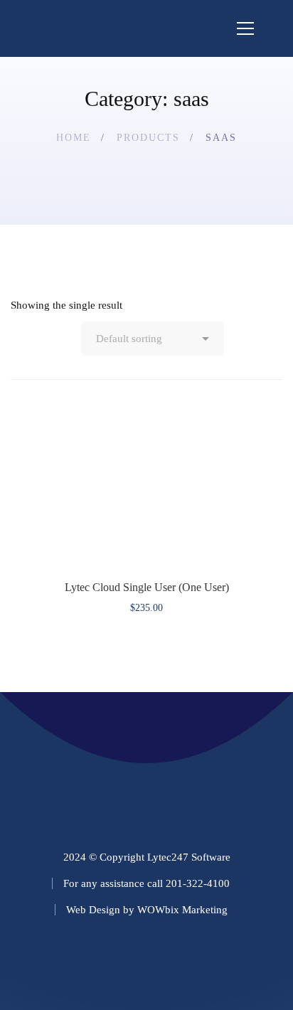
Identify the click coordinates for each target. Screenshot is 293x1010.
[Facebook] (103, 962)
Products (148, 137)
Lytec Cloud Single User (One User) (147, 587)
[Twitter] (60, 962)
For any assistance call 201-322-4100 (146, 883)
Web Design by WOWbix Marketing (147, 909)
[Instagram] (147, 962)
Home (73, 137)
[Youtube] (233, 962)
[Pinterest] (190, 962)
